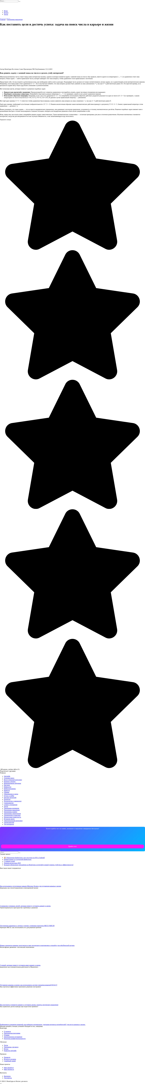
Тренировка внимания (11, 808)
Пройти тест (72, 846)
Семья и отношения (10, 805)
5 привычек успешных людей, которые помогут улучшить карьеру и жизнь (25, 906)
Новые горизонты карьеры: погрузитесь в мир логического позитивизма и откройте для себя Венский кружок (37, 945)
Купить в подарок (10, 1059)
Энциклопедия (9, 822)
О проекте (7, 1031)
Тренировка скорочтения (12, 813)
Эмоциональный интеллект (13, 821)
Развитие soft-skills (10, 1050)
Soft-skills (7, 776)
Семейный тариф (10, 1061)
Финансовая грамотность (12, 817)
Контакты (7, 1076)
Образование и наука (11, 794)
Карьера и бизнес (10, 781)
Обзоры (6, 792)
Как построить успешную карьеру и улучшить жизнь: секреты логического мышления (29, 1005)
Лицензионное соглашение (13, 1037)
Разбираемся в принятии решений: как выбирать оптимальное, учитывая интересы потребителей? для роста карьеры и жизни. (42, 1024)
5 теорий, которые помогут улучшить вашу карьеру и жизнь (20, 965)
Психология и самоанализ (12, 801)
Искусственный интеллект (13, 780)
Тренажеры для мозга (11, 1047)
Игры (6, 11)
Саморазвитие (9, 803)
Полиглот (7, 799)
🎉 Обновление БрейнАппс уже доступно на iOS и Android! (24, 858)
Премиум (7, 1057)
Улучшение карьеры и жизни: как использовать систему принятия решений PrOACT (28, 985)
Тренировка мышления (12, 810)
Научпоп (7, 785)
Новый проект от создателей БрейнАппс (17, 859)
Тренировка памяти (10, 812)
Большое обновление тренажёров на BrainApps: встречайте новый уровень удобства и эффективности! (38, 865)
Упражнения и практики (12, 815)
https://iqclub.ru (9, 1067)
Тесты (6, 14)
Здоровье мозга (9, 778)
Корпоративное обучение (12, 783)
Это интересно (9, 824)
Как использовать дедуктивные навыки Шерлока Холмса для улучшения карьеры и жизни (30, 886)
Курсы (6, 12)
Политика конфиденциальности (15, 1038)
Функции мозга (9, 819)
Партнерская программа (12, 1033)
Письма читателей (10, 797)
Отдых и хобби (9, 796)
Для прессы (8, 1078)
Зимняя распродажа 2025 (12, 863)
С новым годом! (9, 861)
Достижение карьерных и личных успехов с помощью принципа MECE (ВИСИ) (27, 926)
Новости (7, 790)
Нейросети (7, 787)
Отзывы (6, 1035)
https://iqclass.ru (9, 1069)
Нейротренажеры (10, 789)
